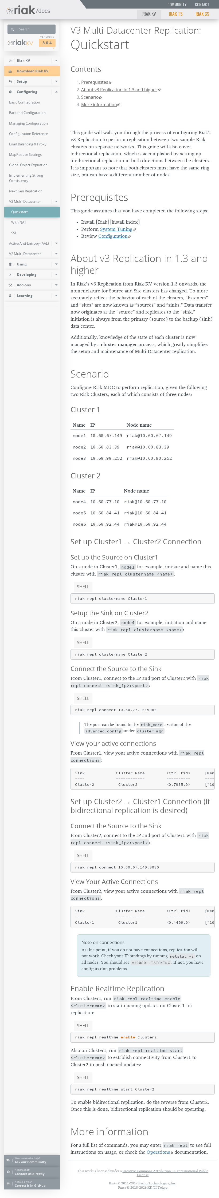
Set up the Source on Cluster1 (114, 557)
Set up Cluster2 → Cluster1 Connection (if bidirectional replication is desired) (140, 805)
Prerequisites (94, 82)
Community (176, 4)
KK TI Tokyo (157, 1187)
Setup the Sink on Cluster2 (110, 613)
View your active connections (113, 743)
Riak (22, 42)
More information (99, 105)
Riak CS (202, 13)
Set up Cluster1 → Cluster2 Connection (136, 541)
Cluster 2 (85, 476)
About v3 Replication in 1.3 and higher (119, 90)
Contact (202, 4)
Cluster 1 (85, 409)
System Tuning (116, 229)
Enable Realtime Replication (118, 988)
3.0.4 (47, 43)
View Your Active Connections (114, 881)
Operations (158, 1152)
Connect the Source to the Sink (116, 668)
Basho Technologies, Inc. (157, 1183)
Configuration (113, 236)
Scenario (90, 97)
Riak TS (176, 13)
